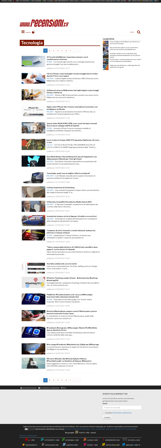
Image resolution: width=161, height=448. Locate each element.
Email (105, 403)
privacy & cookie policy (28, 435)
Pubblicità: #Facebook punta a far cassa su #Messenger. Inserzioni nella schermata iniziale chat (70, 295)
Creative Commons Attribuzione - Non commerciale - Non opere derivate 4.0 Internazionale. (100, 429)
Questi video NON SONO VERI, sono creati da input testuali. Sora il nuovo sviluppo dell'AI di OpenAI (72, 124)
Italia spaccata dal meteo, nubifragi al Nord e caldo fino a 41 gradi (125, 66)
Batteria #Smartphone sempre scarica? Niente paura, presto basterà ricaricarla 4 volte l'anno (72, 312)
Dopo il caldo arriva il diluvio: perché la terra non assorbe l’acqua (125, 42)
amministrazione (29, 388)
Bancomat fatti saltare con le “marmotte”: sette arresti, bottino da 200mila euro (124, 48)
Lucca (50, 145)
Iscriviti (107, 417)
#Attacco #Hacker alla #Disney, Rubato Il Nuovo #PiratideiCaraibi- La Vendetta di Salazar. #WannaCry (69, 360)
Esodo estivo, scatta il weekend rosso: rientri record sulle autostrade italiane (125, 60)
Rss (64, 388)
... (74, 50)
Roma (49, 62)
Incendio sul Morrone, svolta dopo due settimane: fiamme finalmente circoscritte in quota (125, 55)
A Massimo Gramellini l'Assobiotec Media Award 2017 (69, 202)
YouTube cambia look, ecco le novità (62, 264)
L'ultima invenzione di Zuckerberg (60, 187)
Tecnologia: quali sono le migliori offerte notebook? (68, 173)
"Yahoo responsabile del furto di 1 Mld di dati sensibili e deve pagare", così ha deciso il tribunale (72, 248)
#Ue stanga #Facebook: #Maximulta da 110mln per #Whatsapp (73, 344)
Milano (50, 78)
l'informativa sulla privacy (122, 413)
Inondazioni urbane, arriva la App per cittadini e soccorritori (72, 216)
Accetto (118, 413)
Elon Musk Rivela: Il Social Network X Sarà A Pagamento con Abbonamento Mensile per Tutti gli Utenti (72, 158)
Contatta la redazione (49, 388)
